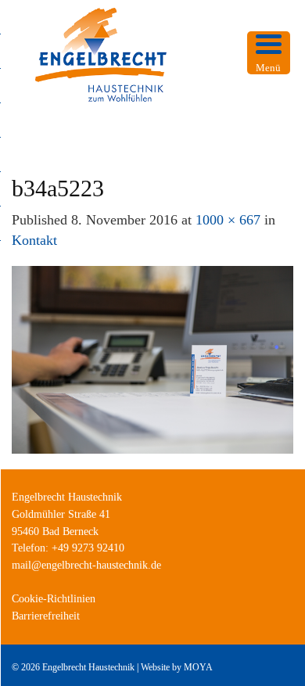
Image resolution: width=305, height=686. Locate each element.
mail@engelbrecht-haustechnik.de (86, 565)
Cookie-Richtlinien (53, 599)
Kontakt (34, 240)
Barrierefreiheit (46, 616)
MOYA (198, 667)
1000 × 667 (228, 220)
